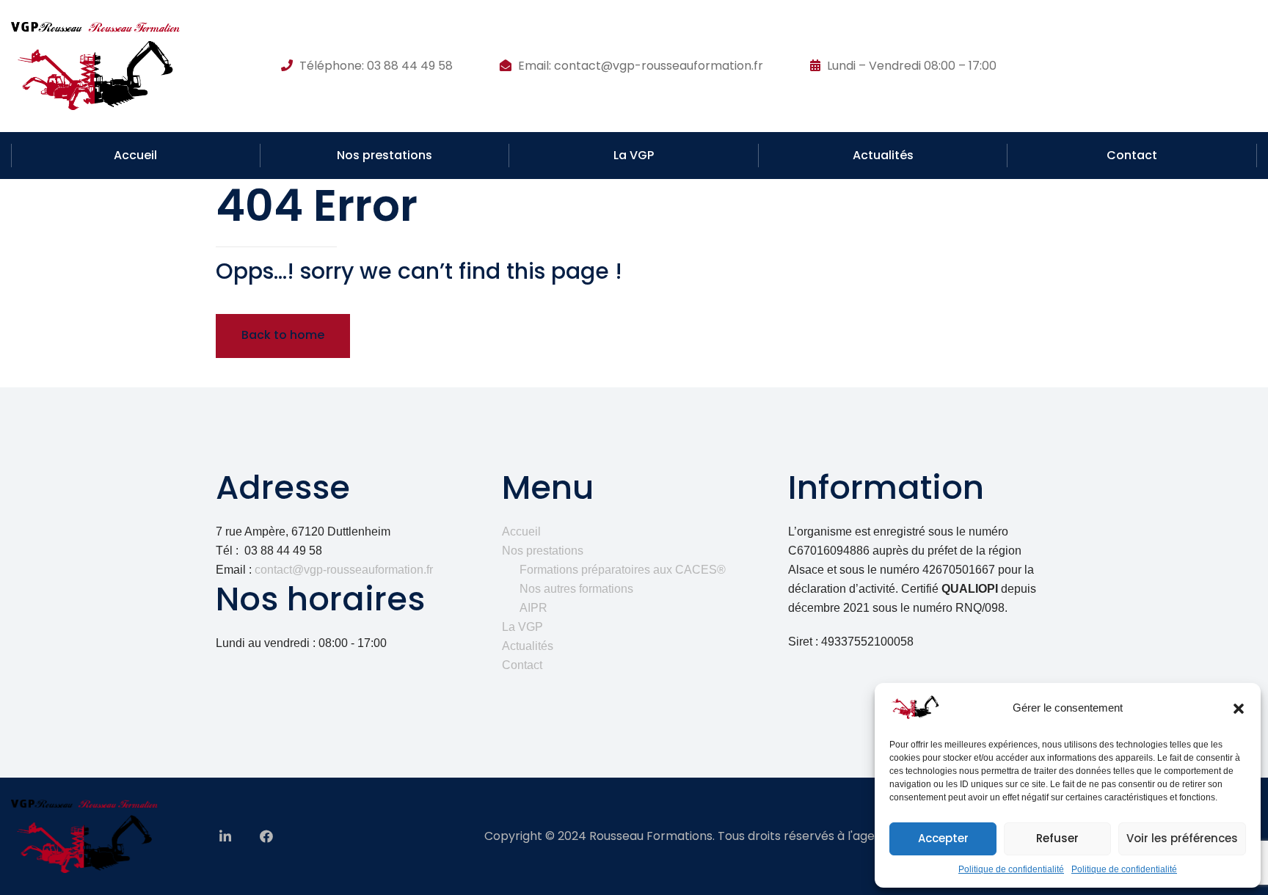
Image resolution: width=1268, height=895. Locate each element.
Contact (1132, 155)
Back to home (282, 334)
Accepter (943, 838)
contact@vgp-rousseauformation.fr (344, 569)
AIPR (533, 608)
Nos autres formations (576, 588)
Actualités (883, 155)
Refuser (1057, 838)
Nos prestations (384, 155)
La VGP (633, 155)
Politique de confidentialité (1011, 869)
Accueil (135, 155)
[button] (1238, 708)
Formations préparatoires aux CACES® (623, 569)
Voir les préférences (1182, 838)
